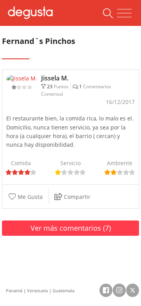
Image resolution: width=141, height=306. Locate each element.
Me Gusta (29, 196)
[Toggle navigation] (124, 13)
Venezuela (37, 290)
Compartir (76, 196)
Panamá (14, 290)
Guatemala (63, 290)
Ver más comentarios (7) (71, 228)
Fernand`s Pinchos (38, 41)
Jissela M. (55, 78)
